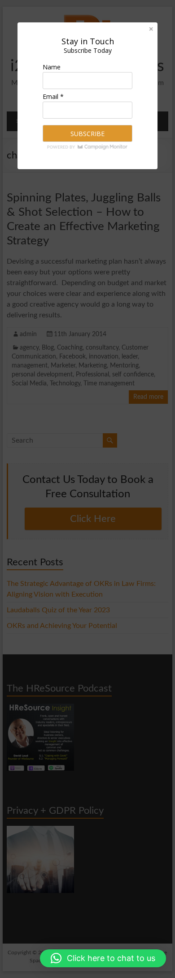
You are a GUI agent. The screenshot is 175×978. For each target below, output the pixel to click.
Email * (53, 96)
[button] (103, 958)
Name (52, 67)
